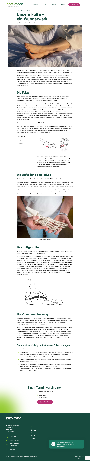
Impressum (75, 456)
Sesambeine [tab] (21, 136)
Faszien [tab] (20, 143)
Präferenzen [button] (81, 458)
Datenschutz (81, 456)
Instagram (12, 449)
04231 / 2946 (46, 402)
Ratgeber (28, 10)
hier (65, 368)
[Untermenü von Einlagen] (47, 4)
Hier (32, 368)
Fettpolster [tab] (21, 140)
